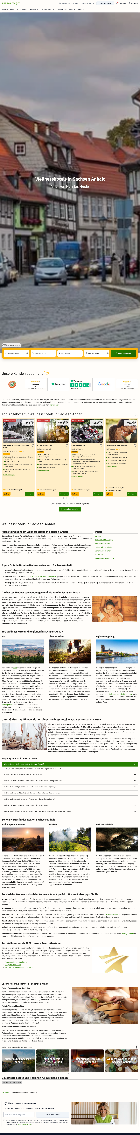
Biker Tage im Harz (78, 445)
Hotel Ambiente (111, 449)
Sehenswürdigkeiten (103, 551)
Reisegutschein (128, 934)
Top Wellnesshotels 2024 (104, 558)
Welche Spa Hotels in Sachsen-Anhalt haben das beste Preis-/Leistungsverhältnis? (33, 781)
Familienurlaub (47, 9)
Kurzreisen (6, 1092)
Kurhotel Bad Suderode (44, 449)
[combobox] (16, 353)
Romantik (33, 9)
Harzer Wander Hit (44, 445)
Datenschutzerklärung (24, 1124)
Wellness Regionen (102, 543)
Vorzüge (98, 536)
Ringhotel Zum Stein (13, 965)
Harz (15, 668)
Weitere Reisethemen (65, 9)
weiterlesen (54, 405)
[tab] (68, 1073)
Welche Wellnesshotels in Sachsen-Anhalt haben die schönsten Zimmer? (29, 799)
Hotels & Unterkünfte (103, 547)
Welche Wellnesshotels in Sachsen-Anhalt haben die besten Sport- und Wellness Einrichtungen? (37, 811)
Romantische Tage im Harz (116, 445)
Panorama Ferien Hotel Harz (16, 962)
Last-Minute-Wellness (112, 914)
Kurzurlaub (21, 9)
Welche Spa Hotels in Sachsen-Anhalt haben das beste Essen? (26, 805)
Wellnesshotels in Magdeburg (120, 694)
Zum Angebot (29, 494)
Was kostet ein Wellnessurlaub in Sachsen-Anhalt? (24, 764)
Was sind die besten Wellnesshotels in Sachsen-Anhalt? (23, 775)
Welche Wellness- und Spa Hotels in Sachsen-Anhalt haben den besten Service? (32, 793)
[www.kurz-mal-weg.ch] (11, 3)
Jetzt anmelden (53, 1114)
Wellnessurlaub (7, 9)
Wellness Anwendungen (104, 540)
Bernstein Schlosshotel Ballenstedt (19, 967)
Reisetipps (99, 555)
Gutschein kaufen (105, 3)
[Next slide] (136, 1047)
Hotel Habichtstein (77, 449)
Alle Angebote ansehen (70, 509)
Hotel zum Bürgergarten (10, 451)
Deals (80, 9)
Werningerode (7, 705)
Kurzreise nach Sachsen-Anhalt (44, 576)
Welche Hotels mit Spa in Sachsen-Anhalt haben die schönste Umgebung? (30, 787)
